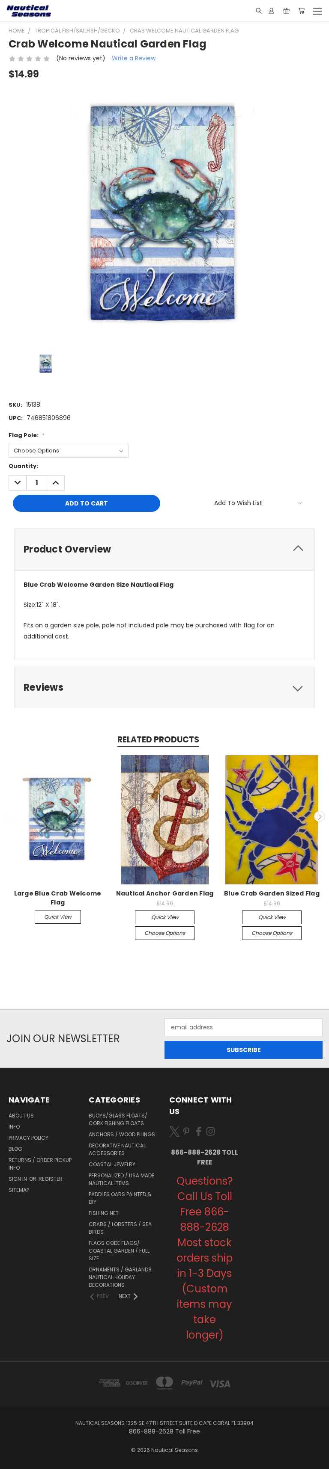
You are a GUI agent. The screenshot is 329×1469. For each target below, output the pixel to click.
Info (14, 1126)
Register (51, 1178)
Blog (15, 1149)
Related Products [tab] (158, 739)
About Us (21, 1115)
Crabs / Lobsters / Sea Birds (120, 1228)
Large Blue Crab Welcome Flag (58, 898)
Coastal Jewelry (112, 1164)
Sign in (18, 1178)
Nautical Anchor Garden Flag (165, 893)
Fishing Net (104, 1213)
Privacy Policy (28, 1137)
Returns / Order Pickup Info (40, 1163)
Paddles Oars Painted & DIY (120, 1198)
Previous (9, 816)
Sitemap (19, 1190)
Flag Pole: (27, 435)
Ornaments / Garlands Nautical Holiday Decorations (120, 1277)
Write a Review (134, 58)
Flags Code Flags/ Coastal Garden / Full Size (119, 1250)
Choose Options (164, 933)
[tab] (164, 549)
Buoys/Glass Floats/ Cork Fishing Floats (118, 1119)
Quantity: (23, 466)
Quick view (58, 916)
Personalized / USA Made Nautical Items (121, 1179)
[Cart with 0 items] (301, 10)
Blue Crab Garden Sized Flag (272, 893)
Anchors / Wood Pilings (122, 1134)
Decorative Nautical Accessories (117, 1149)
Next (319, 816)
